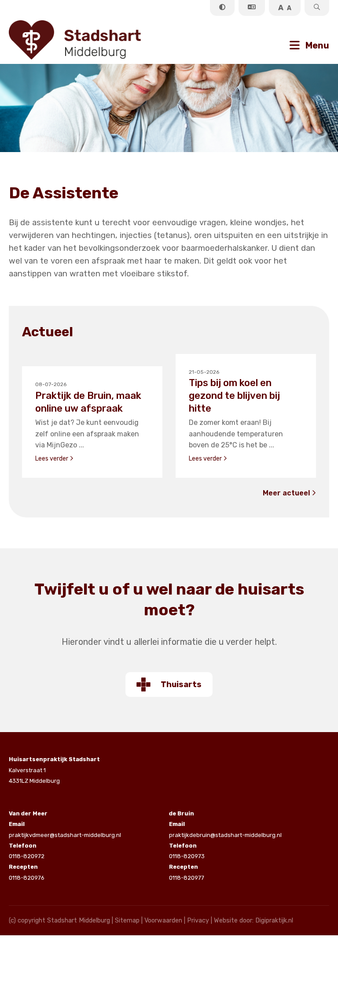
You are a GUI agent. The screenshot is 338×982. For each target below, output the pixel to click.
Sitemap (127, 920)
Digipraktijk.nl (274, 920)
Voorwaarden (163, 920)
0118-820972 (26, 850)
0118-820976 (26, 872)
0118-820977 (186, 872)
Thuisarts (181, 684)
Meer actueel (287, 493)
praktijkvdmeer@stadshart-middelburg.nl (65, 829)
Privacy (198, 920)
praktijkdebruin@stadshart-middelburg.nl (225, 829)
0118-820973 (187, 850)
